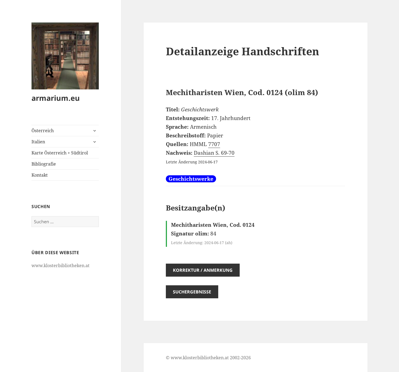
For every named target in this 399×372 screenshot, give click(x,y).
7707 (214, 144)
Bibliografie (43, 164)
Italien (38, 142)
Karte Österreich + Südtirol (59, 153)
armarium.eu (55, 98)
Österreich (42, 131)
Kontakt (39, 175)
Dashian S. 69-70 (214, 152)
